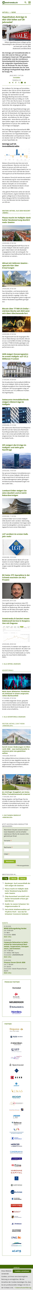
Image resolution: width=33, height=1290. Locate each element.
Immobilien (16, 78)
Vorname (8, 840)
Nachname (8, 847)
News (13, 12)
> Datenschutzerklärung (22, 1288)
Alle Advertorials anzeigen (14, 717)
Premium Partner (12, 982)
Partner (8, 1024)
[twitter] (18, 83)
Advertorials (7, 670)
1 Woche (13, 878)
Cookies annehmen (22, 1271)
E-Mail (6, 854)
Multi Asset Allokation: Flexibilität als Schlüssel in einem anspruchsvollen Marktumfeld (16, 693)
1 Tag (5, 878)
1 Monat (22, 878)
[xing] (11, 83)
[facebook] (15, 83)
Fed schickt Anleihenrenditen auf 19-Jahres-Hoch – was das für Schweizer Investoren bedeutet (17, 911)
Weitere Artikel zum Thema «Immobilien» (13, 725)
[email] (21, 83)
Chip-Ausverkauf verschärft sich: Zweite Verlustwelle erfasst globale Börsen (17, 898)
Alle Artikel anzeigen (12, 664)
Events (5, 923)
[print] (24, 83)
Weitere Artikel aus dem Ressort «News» (16, 212)
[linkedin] (8, 83)
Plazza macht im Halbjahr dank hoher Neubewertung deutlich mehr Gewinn (16, 891)
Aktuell (5, 12)
